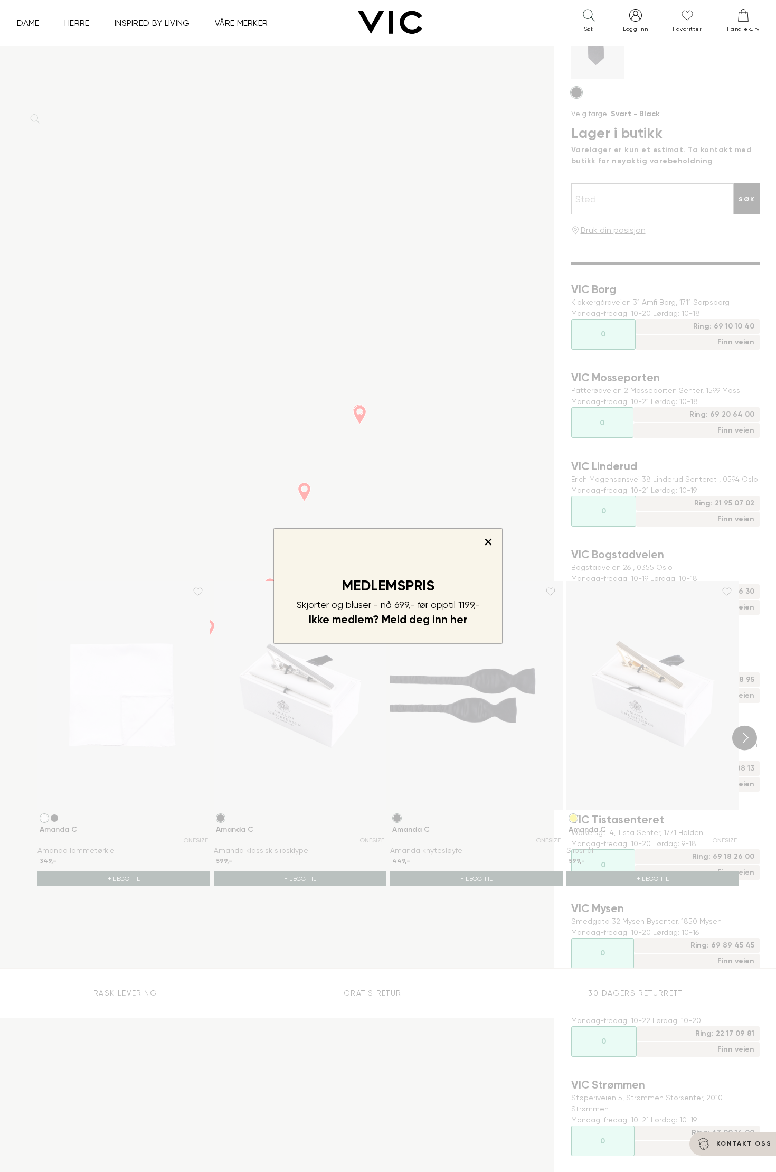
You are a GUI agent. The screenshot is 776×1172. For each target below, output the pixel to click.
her (459, 619)
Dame (28, 23)
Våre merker (241, 23)
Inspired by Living (152, 23)
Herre (77, 23)
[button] (588, 22)
